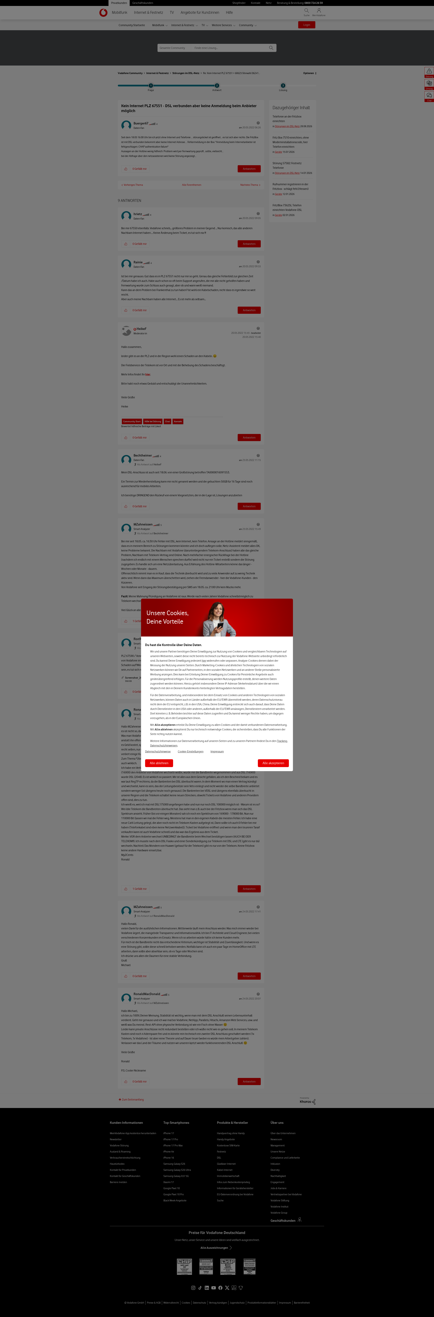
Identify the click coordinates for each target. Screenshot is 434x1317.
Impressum (217, 751)
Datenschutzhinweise (158, 751)
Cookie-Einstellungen (190, 751)
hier (204, 660)
